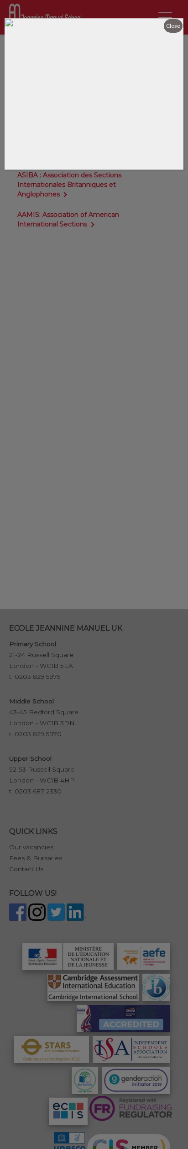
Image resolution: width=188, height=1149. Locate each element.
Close (173, 25)
